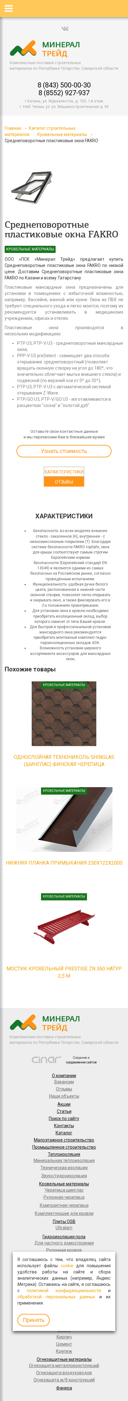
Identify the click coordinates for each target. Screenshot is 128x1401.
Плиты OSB (64, 1221)
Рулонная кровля (64, 1250)
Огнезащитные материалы (64, 1359)
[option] (32, 188)
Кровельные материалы (62, 134)
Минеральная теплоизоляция (64, 1160)
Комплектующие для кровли (64, 1213)
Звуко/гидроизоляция (64, 1175)
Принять (33, 1320)
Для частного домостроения (64, 1242)
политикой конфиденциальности (64, 1290)
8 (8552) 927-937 (64, 93)
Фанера (64, 1387)
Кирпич (64, 1336)
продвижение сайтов (81, 1062)
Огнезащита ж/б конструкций (64, 1379)
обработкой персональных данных (56, 1296)
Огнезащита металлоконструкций (64, 1365)
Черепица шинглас (64, 1190)
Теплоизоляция (64, 1154)
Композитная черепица (64, 1205)
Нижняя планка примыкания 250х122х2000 (64, 863)
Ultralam (64, 1227)
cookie (67, 1265)
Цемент (64, 1344)
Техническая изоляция (64, 1167)
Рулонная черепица (64, 1197)
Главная (13, 128)
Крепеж (64, 1351)
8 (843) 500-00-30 (64, 85)
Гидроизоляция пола (64, 1236)
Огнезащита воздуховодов (64, 1372)
